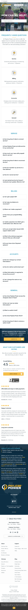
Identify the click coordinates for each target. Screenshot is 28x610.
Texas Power (17, 581)
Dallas (2, 472)
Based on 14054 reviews (14, 365)
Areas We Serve (4, 562)
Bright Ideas (17, 564)
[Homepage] (6, 5)
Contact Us (17, 546)
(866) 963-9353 (15, 519)
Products (3, 568)
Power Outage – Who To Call (21, 548)
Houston (21, 473)
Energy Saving (18, 568)
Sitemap (3, 559)
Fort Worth (9, 472)
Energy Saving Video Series (20, 570)
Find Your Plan (4, 546)
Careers (3, 550)
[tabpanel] (14, 503)
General (3, 564)
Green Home (17, 572)
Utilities (2, 572)
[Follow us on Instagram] (13, 532)
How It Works (18, 574)
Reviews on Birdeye (5, 555)
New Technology (18, 579)
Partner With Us (4, 548)
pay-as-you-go (19, 464)
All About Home (18, 562)
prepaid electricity (7, 464)
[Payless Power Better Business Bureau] (14, 380)
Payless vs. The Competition (7, 566)
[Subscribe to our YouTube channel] (15, 532)
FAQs (16, 550)
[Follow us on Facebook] (10, 532)
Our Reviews (4, 553)
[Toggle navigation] (26, 5)
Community (17, 566)
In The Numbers (18, 577)
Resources (3, 570)
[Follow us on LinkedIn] (17, 532)
